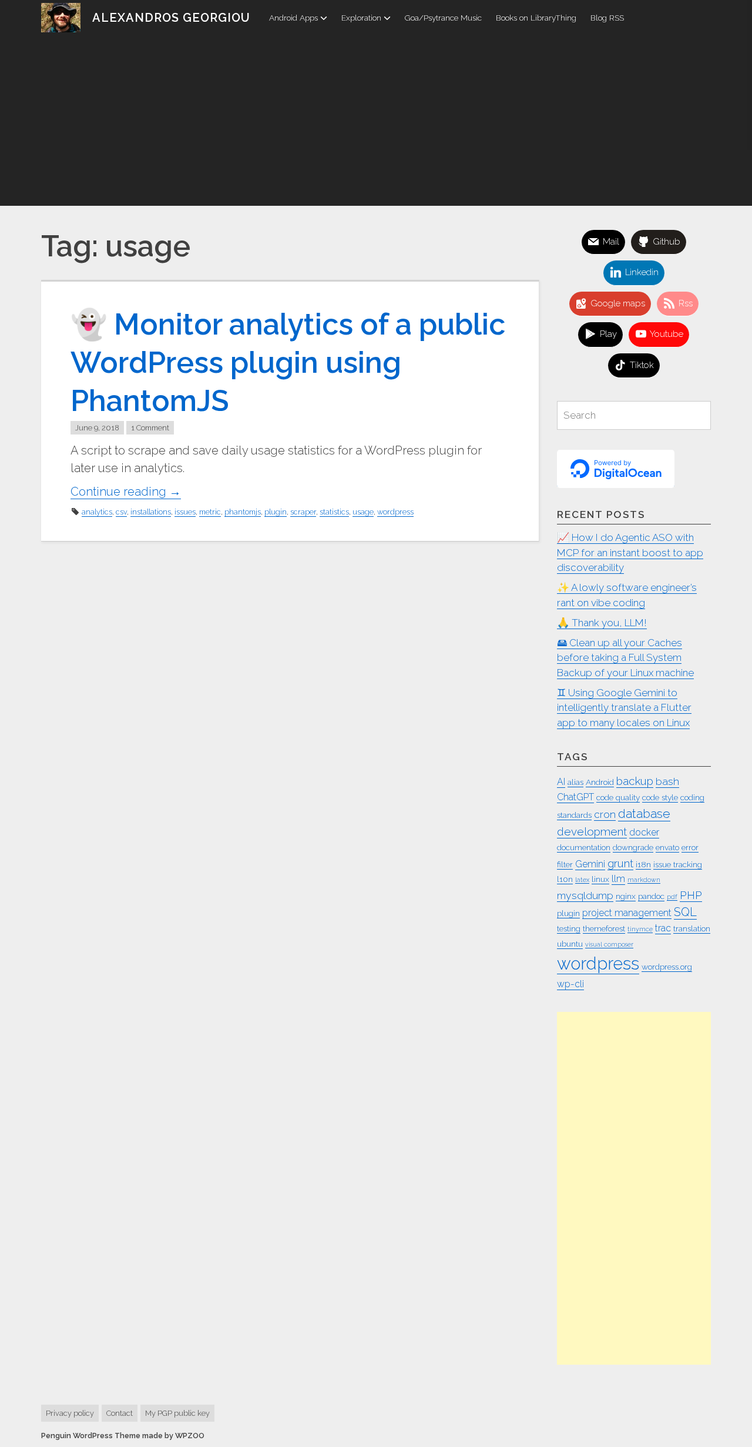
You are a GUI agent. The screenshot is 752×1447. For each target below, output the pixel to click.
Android (600, 782)
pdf (672, 896)
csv (121, 511)
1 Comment (150, 427)
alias (575, 782)
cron (605, 814)
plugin (275, 511)
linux (600, 879)
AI (561, 781)
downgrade (633, 847)
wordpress (395, 511)
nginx (626, 896)
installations (150, 511)
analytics (97, 511)
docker (644, 832)
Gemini (590, 864)
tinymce (640, 929)
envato (667, 847)
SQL (685, 912)
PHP (691, 894)
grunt (620, 863)
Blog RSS (607, 17)
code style (660, 797)
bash (667, 781)
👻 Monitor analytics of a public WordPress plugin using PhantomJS (287, 362)
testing (568, 928)
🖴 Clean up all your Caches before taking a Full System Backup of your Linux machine (625, 658)
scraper (303, 511)
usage (363, 511)
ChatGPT (575, 797)
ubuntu (570, 943)
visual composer (609, 944)
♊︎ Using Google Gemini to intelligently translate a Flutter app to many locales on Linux (624, 707)
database (644, 813)
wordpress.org (667, 966)
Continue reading (125, 491)
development (592, 831)
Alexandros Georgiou (171, 18)
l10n (565, 879)
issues (185, 511)
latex (582, 879)
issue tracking (677, 864)
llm (618, 878)
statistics (334, 511)
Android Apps (293, 17)
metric (210, 511)
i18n (643, 864)
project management (627, 912)
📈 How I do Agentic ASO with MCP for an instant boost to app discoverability (630, 552)
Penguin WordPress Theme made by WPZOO (122, 1435)
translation (691, 928)
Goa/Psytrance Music (443, 17)
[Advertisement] (376, 123)
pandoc (651, 896)
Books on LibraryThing (536, 17)
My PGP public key (177, 1413)
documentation (583, 847)
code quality (618, 797)
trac (663, 928)
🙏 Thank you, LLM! (602, 623)
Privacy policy (70, 1413)
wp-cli (570, 984)
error (690, 847)
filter (565, 864)
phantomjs (242, 511)
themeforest (604, 928)
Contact (119, 1413)
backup (634, 780)
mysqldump (585, 895)
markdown (643, 879)
